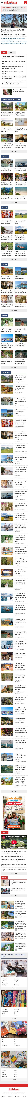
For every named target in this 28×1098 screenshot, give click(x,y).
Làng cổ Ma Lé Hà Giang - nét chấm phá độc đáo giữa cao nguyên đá (7, 145)
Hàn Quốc (16, 1009)
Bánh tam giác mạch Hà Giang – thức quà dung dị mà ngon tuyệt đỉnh (20, 145)
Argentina (4, 1076)
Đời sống (4, 315)
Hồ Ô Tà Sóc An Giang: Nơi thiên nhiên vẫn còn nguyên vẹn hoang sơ (20, 767)
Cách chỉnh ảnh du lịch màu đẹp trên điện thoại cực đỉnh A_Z (20, 329)
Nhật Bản (4, 1009)
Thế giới (4, 264)
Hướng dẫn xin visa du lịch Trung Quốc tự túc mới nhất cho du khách (20, 525)
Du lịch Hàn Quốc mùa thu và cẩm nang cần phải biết (14, 62)
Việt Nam (4, 207)
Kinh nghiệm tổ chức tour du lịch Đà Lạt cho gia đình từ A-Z (6, 129)
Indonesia (4, 981)
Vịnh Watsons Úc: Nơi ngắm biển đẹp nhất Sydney (12, 72)
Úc (14, 1013)
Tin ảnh (4, 877)
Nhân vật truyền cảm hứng (13, 9)
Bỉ (2, 1043)
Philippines (16, 984)
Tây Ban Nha (17, 1045)
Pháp (15, 1040)
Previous (2, 92)
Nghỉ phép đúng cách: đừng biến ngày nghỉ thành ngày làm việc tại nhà (12, 67)
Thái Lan (4, 979)
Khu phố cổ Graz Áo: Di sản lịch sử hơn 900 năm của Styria (21, 687)
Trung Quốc (5, 1011)
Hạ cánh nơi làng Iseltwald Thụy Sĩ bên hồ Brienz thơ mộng (21, 292)
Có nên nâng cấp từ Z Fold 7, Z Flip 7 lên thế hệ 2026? (21, 129)
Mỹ (3, 1072)
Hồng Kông (16, 1011)
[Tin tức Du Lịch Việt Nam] (14, 1089)
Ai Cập (15, 1076)
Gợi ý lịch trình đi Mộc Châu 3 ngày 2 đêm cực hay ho (20, 221)
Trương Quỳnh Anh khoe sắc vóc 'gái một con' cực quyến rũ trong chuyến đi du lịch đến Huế (21, 363)
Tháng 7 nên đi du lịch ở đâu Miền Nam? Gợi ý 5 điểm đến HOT (14, 46)
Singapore (16, 979)
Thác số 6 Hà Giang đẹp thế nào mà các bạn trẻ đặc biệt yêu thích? (13, 57)
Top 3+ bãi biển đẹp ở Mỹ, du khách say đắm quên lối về (20, 571)
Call (4, 1096)
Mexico (4, 1074)
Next (26, 92)
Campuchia (5, 982)
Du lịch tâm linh (15, 7)
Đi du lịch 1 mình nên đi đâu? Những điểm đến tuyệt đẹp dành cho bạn (20, 184)
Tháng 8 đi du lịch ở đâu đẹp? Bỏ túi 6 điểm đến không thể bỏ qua (7, 198)
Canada (4, 1070)
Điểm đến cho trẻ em (14, 10)
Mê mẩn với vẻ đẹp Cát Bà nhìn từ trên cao (11, 856)
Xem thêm (14, 988)
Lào (15, 982)
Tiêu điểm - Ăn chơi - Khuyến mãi (11, 99)
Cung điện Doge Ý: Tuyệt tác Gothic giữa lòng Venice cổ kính (7, 306)
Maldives (4, 984)
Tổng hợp (5, 156)
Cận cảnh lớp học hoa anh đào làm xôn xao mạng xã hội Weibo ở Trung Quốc (18, 882)
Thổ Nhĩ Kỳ (4, 1045)
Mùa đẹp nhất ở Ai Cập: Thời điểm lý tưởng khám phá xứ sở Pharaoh (21, 549)
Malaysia (16, 981)
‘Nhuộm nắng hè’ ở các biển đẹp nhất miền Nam (12, 43)
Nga (15, 1043)
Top (25, 1096)
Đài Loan (16, 1015)
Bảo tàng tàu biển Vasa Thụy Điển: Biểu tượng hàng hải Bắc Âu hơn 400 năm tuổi (13, 82)
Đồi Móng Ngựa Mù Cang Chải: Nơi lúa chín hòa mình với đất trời (20, 237)
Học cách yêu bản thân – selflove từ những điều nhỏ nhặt (7, 361)
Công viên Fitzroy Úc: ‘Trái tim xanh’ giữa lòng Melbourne (21, 306)
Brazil (15, 1070)
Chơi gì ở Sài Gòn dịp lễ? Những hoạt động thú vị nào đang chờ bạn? (12, 32)
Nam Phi (16, 1074)
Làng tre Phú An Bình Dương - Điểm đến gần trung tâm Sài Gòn (14, 41)
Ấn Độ (3, 1015)
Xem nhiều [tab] (11, 52)
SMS (11, 1096)
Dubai (3, 1013)
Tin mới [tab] (4, 52)
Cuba (15, 1072)
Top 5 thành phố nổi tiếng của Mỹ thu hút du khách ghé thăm (20, 665)
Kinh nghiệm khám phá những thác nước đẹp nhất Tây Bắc (20, 699)
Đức (3, 1041)
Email (18, 1096)
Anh (3, 1040)
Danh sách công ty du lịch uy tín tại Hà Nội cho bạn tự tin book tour (7, 345)
